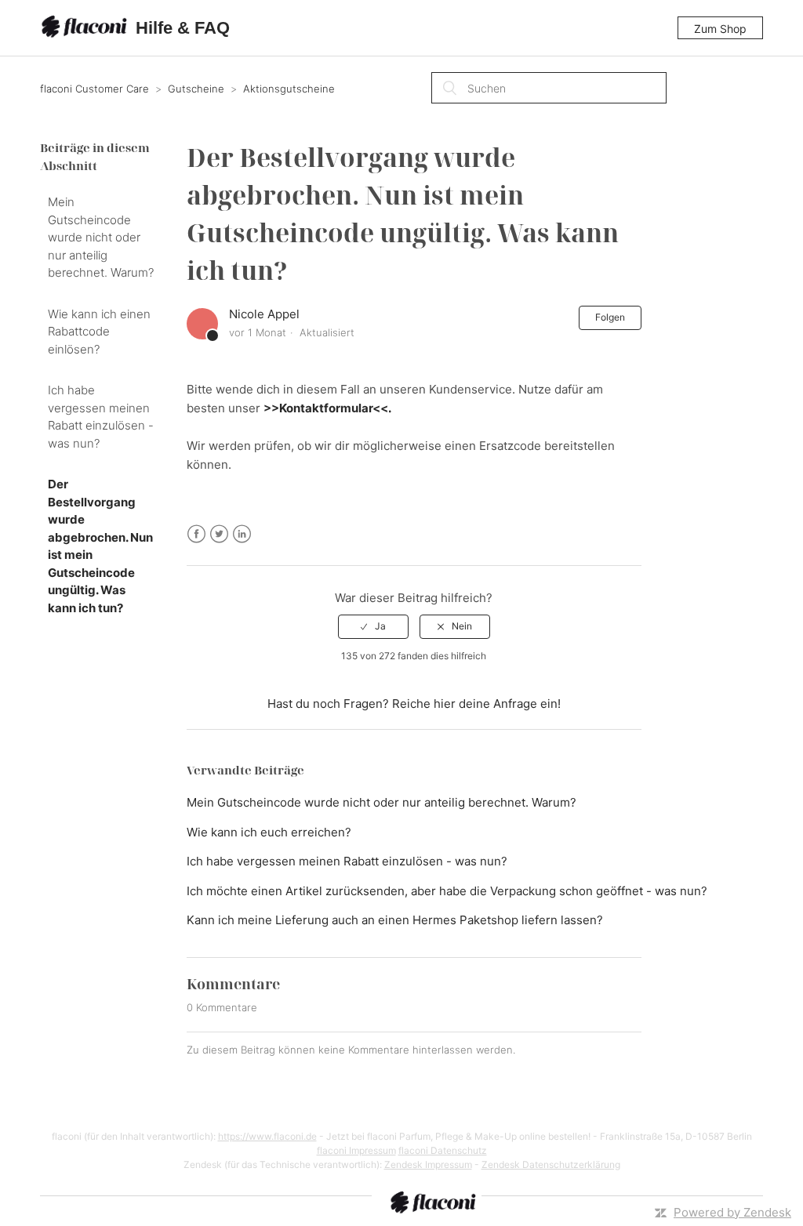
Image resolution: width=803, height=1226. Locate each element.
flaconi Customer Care (96, 88)
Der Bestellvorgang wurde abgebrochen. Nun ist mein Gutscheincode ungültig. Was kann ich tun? (100, 546)
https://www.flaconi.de (267, 1136)
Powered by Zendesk (732, 1212)
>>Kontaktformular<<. (327, 408)
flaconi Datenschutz (442, 1150)
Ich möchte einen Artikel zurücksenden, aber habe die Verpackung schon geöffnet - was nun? (447, 890)
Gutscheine (196, 88)
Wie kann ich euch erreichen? (269, 832)
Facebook (196, 534)
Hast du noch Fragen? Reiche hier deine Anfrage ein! (414, 703)
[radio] (373, 626)
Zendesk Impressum (428, 1164)
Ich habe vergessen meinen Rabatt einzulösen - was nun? (101, 417)
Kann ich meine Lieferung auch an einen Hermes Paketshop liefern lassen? (395, 919)
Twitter (219, 534)
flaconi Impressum (356, 1150)
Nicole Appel (264, 313)
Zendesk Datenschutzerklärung (550, 1164)
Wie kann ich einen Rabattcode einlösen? (99, 331)
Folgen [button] (610, 317)
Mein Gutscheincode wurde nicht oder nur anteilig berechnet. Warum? (101, 237)
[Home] (86, 28)
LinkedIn (242, 534)
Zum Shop (720, 28)
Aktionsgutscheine (289, 88)
